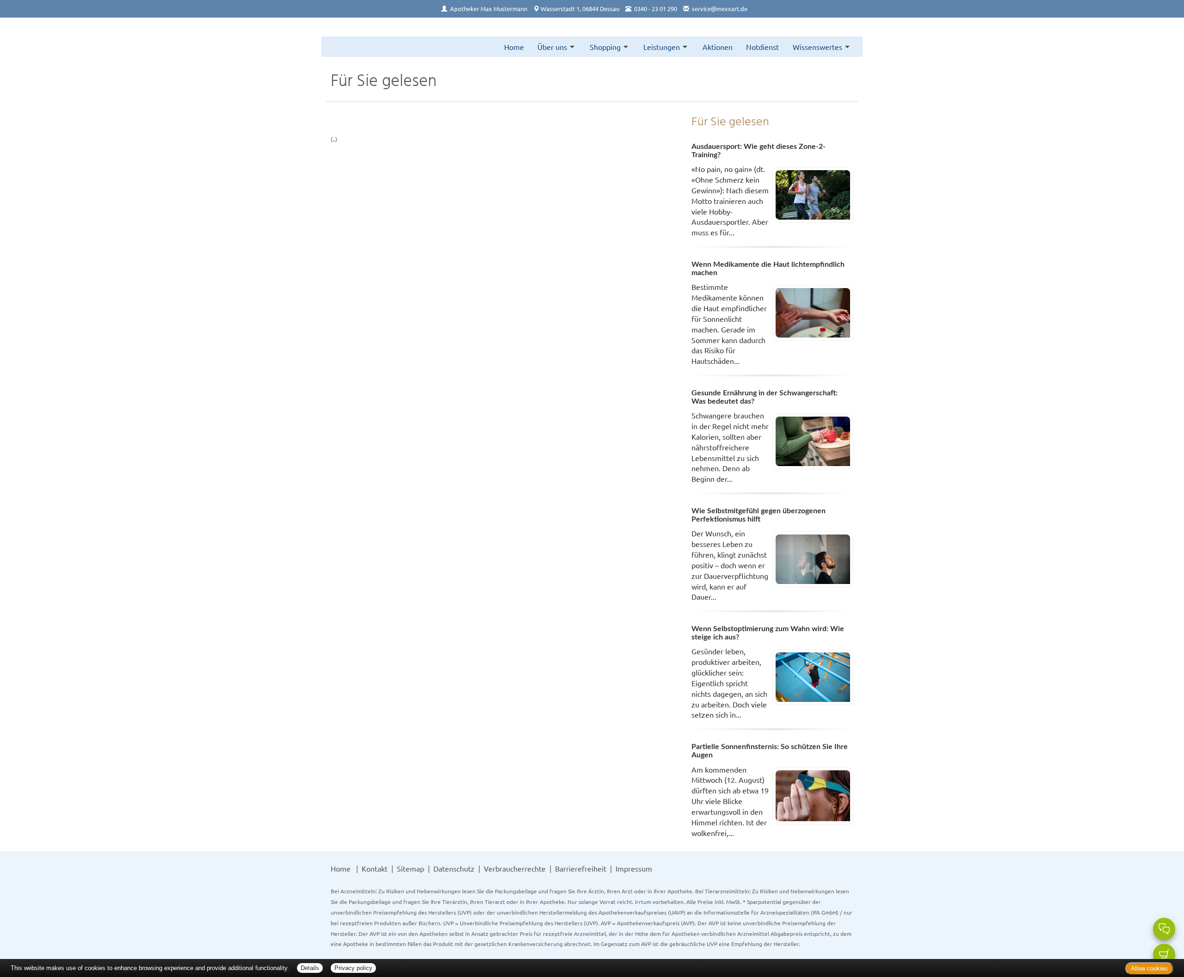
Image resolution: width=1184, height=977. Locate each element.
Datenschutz (454, 868)
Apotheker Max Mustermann (488, 8)
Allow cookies (1149, 968)
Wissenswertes (817, 46)
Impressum (634, 868)
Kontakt (375, 868)
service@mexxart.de (719, 8)
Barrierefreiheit (580, 868)
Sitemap (410, 868)
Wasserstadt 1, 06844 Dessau (580, 8)
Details (310, 968)
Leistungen (661, 46)
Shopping (605, 46)
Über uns (552, 46)
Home (514, 46)
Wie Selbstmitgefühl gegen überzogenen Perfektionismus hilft (758, 515)
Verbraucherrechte (515, 868)
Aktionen (718, 46)
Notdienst (762, 46)
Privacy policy (353, 968)
